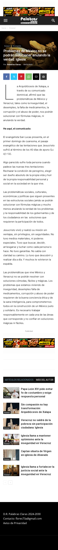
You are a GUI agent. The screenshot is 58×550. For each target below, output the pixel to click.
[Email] (36, 76)
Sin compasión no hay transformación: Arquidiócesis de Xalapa (36, 408)
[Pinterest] (21, 76)
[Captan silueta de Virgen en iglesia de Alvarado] (11, 455)
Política (7, 397)
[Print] (43, 76)
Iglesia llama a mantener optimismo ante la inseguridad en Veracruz (36, 439)
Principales (17, 46)
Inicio (4, 28)
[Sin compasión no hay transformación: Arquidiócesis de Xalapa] (11, 408)
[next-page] (10, 482)
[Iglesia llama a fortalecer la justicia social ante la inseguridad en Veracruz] (11, 470)
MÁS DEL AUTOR (44, 380)
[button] (5, 20)
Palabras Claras (14, 64)
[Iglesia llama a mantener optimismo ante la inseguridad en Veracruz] (11, 439)
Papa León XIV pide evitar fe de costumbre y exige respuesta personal (37, 392)
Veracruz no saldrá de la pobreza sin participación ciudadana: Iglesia (37, 423)
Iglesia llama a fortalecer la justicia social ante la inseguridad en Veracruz (37, 470)
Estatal (12, 28)
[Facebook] (6, 76)
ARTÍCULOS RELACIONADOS (19, 380)
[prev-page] (5, 482)
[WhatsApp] (28, 76)
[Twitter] (14, 76)
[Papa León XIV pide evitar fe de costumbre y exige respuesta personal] (11, 392)
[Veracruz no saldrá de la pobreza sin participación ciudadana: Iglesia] (11, 423)
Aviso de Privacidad (15, 523)
